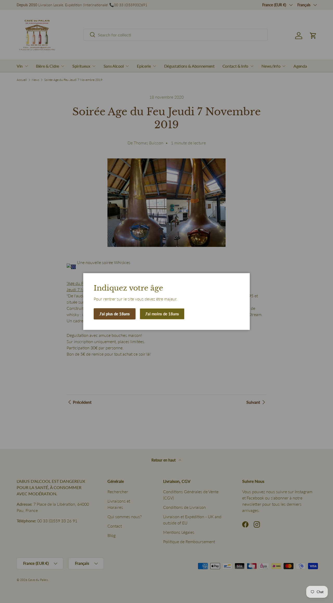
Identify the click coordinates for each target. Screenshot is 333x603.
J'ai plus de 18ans (114, 313)
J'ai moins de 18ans (162, 313)
